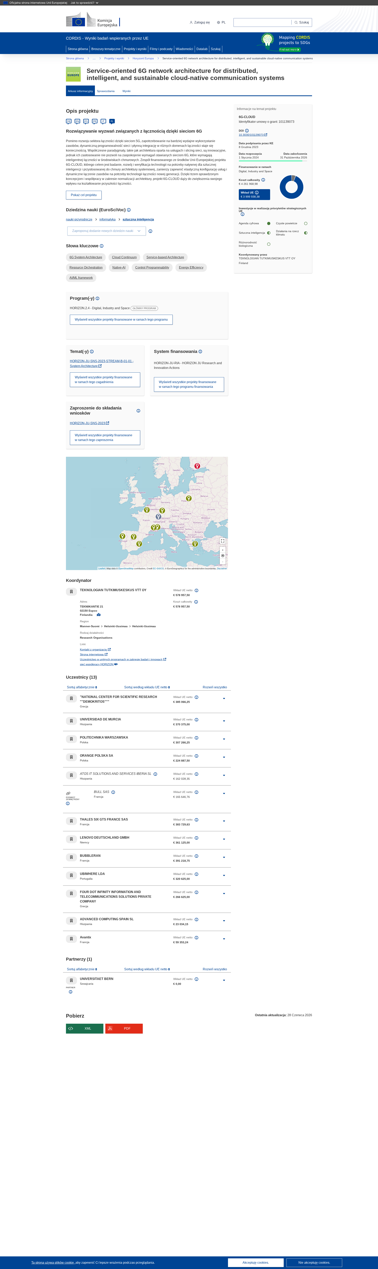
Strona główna (78, 49)
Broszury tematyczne (105, 49)
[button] (221, 22)
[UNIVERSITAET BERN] (158, 517)
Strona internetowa (116, 654)
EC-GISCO (158, 568)
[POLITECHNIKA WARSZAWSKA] (189, 498)
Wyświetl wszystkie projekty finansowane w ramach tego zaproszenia (103, 438)
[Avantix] (154, 527)
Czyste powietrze (286, 223)
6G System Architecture (85, 257)
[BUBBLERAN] (157, 527)
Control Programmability (152, 267)
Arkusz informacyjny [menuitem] (80, 91)
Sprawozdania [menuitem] (106, 91)
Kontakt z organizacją (117, 649)
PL (112, 121)
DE (68, 121)
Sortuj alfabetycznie (81, 687)
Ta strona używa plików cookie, (53, 1262)
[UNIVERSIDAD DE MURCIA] (139, 544)
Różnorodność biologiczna (248, 244)
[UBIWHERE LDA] (122, 536)
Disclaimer (222, 568)
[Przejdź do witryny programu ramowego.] (73, 74)
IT (103, 121)
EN (77, 121)
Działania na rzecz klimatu (287, 233)
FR (94, 121)
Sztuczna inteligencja (252, 232)
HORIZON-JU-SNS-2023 (89, 423)
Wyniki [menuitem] (126, 91)
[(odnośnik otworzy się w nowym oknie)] (98, 20)
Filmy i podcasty (161, 49)
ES (86, 121)
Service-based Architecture (165, 257)
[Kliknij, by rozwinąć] (224, 698)
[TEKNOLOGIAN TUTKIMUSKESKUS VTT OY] (197, 466)
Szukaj (215, 49)
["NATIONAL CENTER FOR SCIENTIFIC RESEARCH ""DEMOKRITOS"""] (195, 544)
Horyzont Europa (143, 58)
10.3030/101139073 (251, 134)
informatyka (107, 219)
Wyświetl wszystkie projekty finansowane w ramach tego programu (121, 319)
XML (88, 1028)
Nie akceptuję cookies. (314, 1262)
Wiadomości (184, 49)
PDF (127, 1028)
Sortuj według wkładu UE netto (146, 687)
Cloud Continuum (124, 257)
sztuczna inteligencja (138, 219)
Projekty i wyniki (135, 49)
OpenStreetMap (125, 568)
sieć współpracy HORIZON (121, 664)
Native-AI (118, 267)
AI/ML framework (81, 277)
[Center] (223, 555)
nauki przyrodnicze (79, 219)
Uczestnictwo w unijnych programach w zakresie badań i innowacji (123, 659)
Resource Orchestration (86, 267)
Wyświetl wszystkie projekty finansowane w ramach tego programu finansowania (187, 384)
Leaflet (101, 568)
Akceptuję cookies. (256, 1262)
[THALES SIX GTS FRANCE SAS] (147, 510)
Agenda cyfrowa (249, 223)
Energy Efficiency (191, 267)
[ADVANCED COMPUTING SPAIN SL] (134, 537)
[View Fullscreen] (223, 541)
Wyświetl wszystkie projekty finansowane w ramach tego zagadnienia (103, 380)
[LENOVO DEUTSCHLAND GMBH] (162, 510)
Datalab (202, 49)
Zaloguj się (202, 22)
